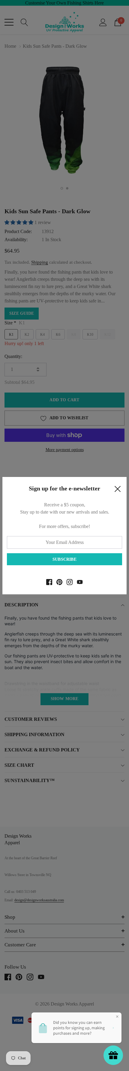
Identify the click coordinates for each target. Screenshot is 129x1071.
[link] (49, 582)
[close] (117, 490)
